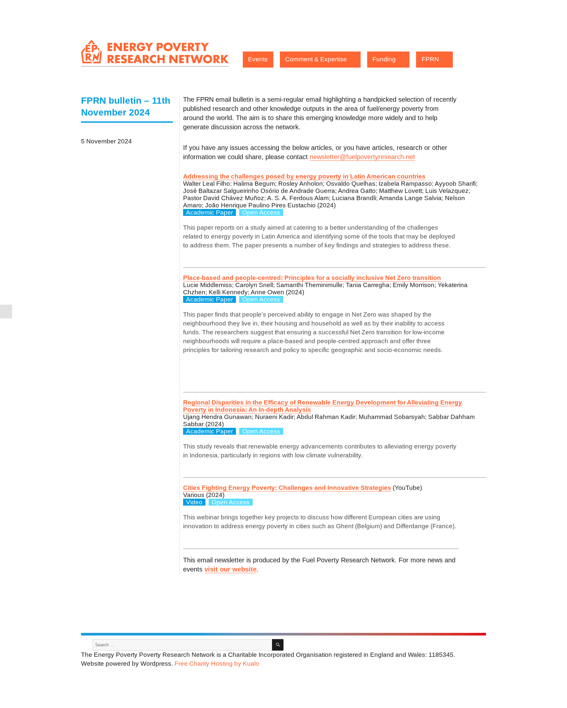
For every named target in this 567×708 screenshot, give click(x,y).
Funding (384, 59)
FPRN (430, 59)
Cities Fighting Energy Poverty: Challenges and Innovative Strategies (287, 487)
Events (258, 59)
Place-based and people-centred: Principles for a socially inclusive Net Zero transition (312, 277)
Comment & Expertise (316, 59)
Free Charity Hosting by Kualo (217, 663)
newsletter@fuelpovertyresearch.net (362, 156)
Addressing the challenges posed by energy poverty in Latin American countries (304, 176)
